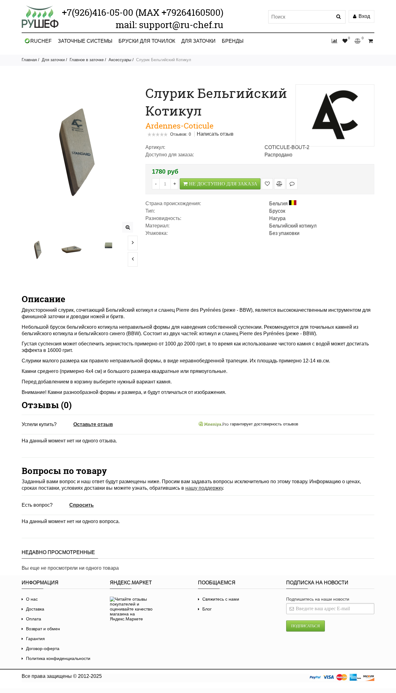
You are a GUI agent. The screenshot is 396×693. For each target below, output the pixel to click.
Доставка (35, 608)
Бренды (232, 41)
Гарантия (35, 638)
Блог (207, 608)
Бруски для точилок (146, 41)
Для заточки (198, 41)
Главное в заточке (87, 59)
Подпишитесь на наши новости (317, 599)
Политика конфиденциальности (58, 658)
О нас (32, 599)
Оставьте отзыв (93, 424)
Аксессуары (120, 59)
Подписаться (305, 625)
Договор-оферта (42, 648)
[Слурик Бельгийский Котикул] (127, 227)
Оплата (33, 618)
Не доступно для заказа (223, 183)
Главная (29, 59)
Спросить (81, 505)
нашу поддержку (204, 488)
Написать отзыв (215, 134)
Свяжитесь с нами (220, 599)
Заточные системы (85, 41)
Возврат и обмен (43, 628)
